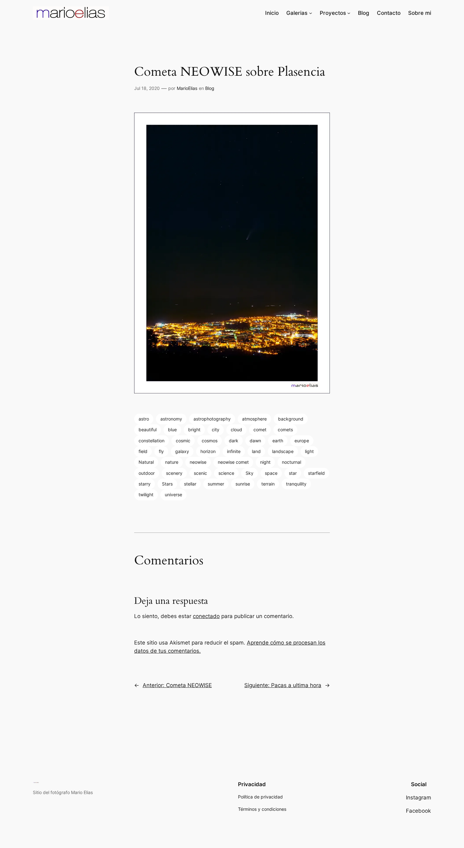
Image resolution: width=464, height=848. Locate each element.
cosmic (183, 440)
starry (145, 483)
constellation (151, 440)
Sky (249, 473)
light (309, 451)
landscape (283, 451)
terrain (268, 483)
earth (277, 440)
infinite (234, 451)
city (215, 429)
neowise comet (233, 462)
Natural (146, 462)
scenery (174, 473)
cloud (236, 429)
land (256, 451)
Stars (167, 483)
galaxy (182, 451)
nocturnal (291, 462)
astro (144, 418)
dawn (255, 440)
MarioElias (187, 88)
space (271, 473)
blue (172, 429)
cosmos (209, 440)
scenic (200, 473)
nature (171, 462)
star (293, 473)
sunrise (242, 483)
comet (259, 429)
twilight (146, 494)
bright (194, 429)
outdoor (147, 473)
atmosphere (254, 418)
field (143, 451)
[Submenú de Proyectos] (348, 13)
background (290, 418)
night (265, 462)
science (226, 473)
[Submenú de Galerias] (310, 13)
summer (216, 483)
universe (173, 494)
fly (161, 451)
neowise (198, 462)
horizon (208, 451)
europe (301, 440)
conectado (206, 616)
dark (233, 440)
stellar (190, 483)
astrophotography (212, 418)
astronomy (171, 418)
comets (285, 429)
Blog (209, 88)
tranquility (296, 483)
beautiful (148, 429)
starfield (316, 473)
